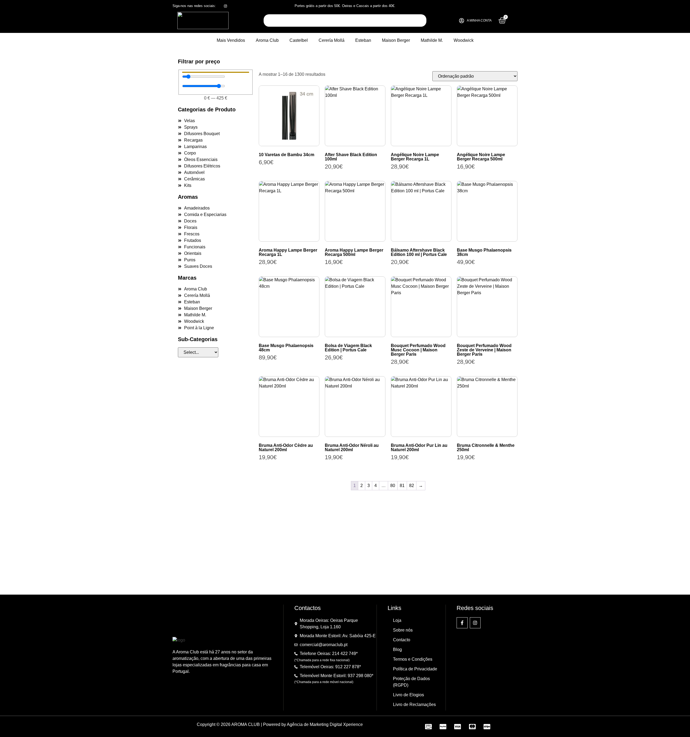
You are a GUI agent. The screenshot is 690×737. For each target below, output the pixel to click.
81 (402, 485)
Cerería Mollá (331, 40)
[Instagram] (475, 622)
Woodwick (464, 40)
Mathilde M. (432, 40)
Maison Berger (396, 40)
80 (392, 485)
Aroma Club (267, 40)
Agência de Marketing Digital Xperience (325, 724)
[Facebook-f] (462, 622)
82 (411, 485)
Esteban (363, 40)
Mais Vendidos (231, 40)
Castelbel (298, 40)
